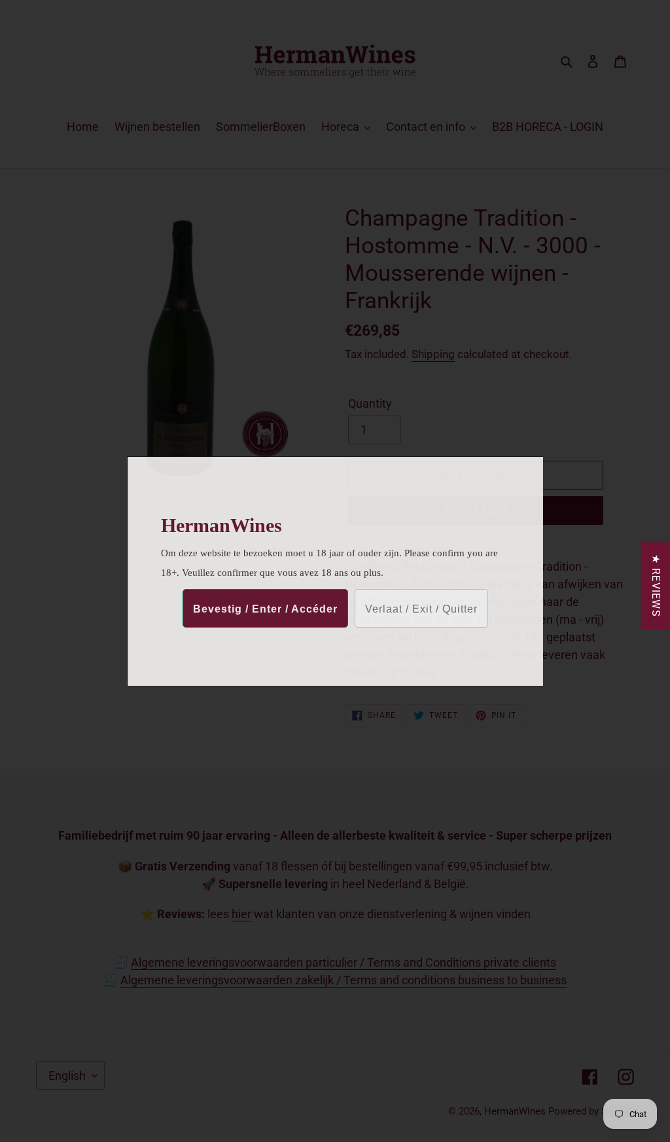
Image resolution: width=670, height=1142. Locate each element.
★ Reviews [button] (656, 585)
